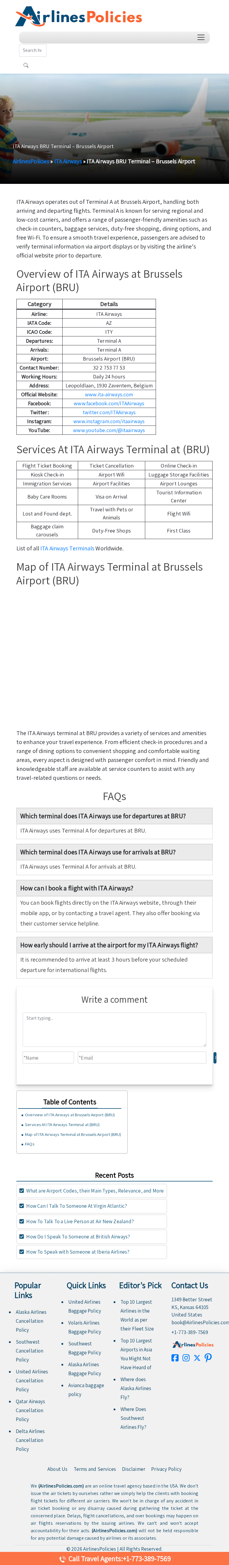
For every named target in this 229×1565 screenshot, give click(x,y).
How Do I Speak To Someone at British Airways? (77, 1236)
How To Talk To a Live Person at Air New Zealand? (79, 1221)
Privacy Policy (166, 1469)
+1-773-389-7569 (189, 1332)
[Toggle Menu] (202, 37)
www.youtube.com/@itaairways (109, 430)
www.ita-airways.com (109, 394)
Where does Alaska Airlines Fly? (135, 1388)
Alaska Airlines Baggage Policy (84, 1369)
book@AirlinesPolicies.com (193, 1322)
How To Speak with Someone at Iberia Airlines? (77, 1252)
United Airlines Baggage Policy (84, 1306)
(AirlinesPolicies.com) (61, 1486)
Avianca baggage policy (86, 1390)
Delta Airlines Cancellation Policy (30, 1440)
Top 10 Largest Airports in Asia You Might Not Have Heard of (136, 1354)
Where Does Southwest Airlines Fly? (133, 1418)
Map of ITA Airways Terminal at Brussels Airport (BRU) (73, 1134)
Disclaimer (133, 1469)
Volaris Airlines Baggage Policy (84, 1327)
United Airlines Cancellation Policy (32, 1380)
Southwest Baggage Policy (84, 1348)
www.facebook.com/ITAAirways (109, 403)
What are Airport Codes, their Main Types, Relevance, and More (94, 1190)
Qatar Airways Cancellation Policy (30, 1410)
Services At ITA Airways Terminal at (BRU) (62, 1124)
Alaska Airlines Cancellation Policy (31, 1321)
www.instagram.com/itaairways (109, 421)
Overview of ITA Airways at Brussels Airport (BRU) (70, 1114)
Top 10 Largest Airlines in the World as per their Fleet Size (137, 1315)
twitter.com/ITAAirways (109, 412)
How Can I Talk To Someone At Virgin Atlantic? (76, 1206)
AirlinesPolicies (31, 161)
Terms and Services (95, 1469)
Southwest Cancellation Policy (29, 1351)
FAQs (29, 1144)
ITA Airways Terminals (67, 548)
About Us (57, 1469)
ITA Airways (68, 161)
